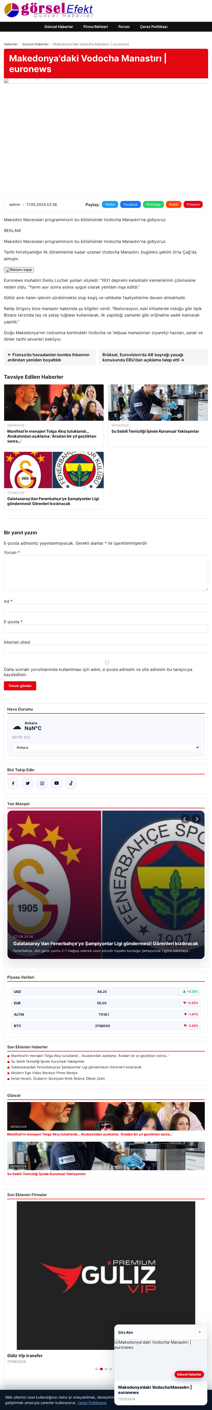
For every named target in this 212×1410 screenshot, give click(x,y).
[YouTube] (57, 783)
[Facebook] (13, 783)
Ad (8, 601)
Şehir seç (21, 737)
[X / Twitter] (28, 783)
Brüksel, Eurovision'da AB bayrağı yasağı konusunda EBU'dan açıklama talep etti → (143, 357)
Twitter (110, 204)
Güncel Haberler (58, 26)
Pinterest (193, 204)
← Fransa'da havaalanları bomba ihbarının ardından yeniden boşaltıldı (48, 357)
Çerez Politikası (154, 26)
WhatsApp (153, 204)
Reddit (173, 204)
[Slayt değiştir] (96, 1369)
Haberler (11, 44)
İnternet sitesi (17, 642)
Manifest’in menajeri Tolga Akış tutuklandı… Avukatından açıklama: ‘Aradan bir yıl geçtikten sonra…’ (90, 1056)
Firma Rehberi (96, 26)
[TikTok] (71, 783)
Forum (124, 26)
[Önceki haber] (185, 819)
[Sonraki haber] (196, 819)
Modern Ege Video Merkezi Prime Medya (44, 1073)
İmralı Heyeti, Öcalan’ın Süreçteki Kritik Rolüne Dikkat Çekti (58, 1078)
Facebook (130, 204)
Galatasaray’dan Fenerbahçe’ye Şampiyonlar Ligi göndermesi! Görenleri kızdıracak (76, 1067)
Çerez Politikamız (92, 1402)
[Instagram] (42, 783)
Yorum (12, 552)
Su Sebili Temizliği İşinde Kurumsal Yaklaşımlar (48, 1061)
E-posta (13, 621)
